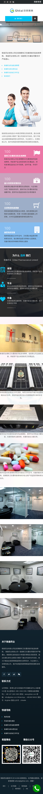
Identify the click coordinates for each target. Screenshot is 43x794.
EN (27, 789)
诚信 (9, 268)
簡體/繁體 (37, 2)
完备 (9, 298)
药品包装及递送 (9, 721)
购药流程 (7, 717)
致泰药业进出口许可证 (11, 72)
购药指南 (24, 786)
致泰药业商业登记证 (11, 69)
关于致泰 (13, 786)
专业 (9, 283)
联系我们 (19, 18)
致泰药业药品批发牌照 (11, 65)
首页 (4, 786)
